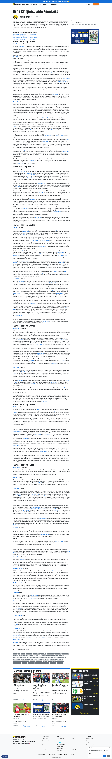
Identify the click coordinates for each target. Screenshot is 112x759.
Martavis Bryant (48, 135)
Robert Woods (16, 639)
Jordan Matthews (26, 64)
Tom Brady (61, 262)
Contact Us (59, 754)
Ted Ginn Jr (15, 407)
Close (108, 756)
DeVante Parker (35, 494)
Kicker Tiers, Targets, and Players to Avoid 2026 (60, 686)
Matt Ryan (33, 174)
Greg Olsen (55, 411)
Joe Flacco (53, 382)
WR (19, 653)
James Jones (47, 631)
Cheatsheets (45, 747)
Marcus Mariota (40, 286)
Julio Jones (29, 173)
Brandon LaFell (50, 230)
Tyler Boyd (15, 227)
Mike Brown (15, 126)
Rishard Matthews (23, 495)
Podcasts (45, 4)
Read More (26, 700)
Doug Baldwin (38, 434)
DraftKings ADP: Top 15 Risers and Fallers (59, 715)
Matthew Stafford (37, 482)
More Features (84, 713)
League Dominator (46, 742)
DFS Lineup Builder (61, 738)
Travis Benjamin (28, 637)
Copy (75, 24)
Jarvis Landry (42, 246)
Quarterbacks (16, 34)
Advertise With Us (90, 738)
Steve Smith (24, 371)
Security (66, 754)
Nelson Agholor (16, 467)
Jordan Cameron (31, 598)
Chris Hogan (16, 328)
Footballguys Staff (24, 17)
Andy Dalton (51, 265)
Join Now (96, 4)
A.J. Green (23, 234)
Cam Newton (24, 419)
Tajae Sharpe (16, 278)
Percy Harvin (58, 48)
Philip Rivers (61, 634)
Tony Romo (15, 624)
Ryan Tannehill (34, 595)
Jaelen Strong (16, 601)
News (72, 740)
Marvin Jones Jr (16, 659)
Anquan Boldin (16, 477)
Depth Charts (60, 746)
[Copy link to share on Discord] (94, 25)
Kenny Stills (16, 592)
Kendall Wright (50, 290)
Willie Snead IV (60, 661)
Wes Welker (20, 339)
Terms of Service (51, 754)
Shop (87, 740)
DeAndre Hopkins (59, 541)
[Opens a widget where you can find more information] (4, 756)
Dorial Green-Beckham (54, 282)
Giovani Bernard (45, 240)
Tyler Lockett (46, 434)
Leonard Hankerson (32, 194)
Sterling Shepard (45, 534)
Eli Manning (52, 533)
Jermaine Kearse (17, 427)
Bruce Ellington (16, 44)
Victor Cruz (16, 527)
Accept (104, 756)
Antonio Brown (34, 508)
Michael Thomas (43, 518)
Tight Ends (15, 39)
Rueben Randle (23, 473)
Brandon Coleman (17, 516)
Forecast (15, 653)
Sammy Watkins (58, 643)
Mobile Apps (89, 742)
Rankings (28, 4)
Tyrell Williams (16, 628)
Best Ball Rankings (61, 744)
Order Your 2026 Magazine (41, 715)
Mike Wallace (16, 367)
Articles (35, 4)
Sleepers (23, 653)
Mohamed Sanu (21, 171)
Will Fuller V (24, 657)
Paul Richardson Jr (17, 582)
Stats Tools (59, 750)
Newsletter (74, 745)
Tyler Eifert (58, 230)
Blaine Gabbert (16, 56)
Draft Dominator (46, 740)
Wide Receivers (16, 37)
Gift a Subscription (90, 745)
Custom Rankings (46, 745)
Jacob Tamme (18, 213)
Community (53, 4)
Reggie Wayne (46, 321)
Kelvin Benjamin (61, 411)
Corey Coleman (30, 129)
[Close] (110, 748)
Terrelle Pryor (16, 101)
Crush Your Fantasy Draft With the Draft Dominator (90, 674)
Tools (40, 4)
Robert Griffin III (46, 118)
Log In (90, 4)
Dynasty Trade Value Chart (63, 741)
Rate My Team (87, 689)
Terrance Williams (17, 615)
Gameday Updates (88, 704)
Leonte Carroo (16, 488)
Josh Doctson (55, 655)
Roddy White (30, 178)
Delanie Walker (63, 574)
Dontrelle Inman (16, 635)
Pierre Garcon (16, 547)
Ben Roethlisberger (36, 507)
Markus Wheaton (42, 508)
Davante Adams (60, 293)
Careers (72, 754)
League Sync (45, 738)
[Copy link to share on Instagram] (91, 25)
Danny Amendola (21, 331)
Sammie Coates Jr (60, 135)
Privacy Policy (41, 754)
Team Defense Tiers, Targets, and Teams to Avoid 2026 (40, 687)
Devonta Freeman (57, 211)
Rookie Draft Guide (75, 747)
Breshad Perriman (33, 371)
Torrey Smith (26, 73)
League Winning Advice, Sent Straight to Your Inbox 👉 (56, 1)
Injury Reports (74, 749)
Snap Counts (60, 748)
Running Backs (16, 36)
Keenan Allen (45, 637)
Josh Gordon (33, 121)
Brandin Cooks (16, 524)
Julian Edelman (39, 344)
